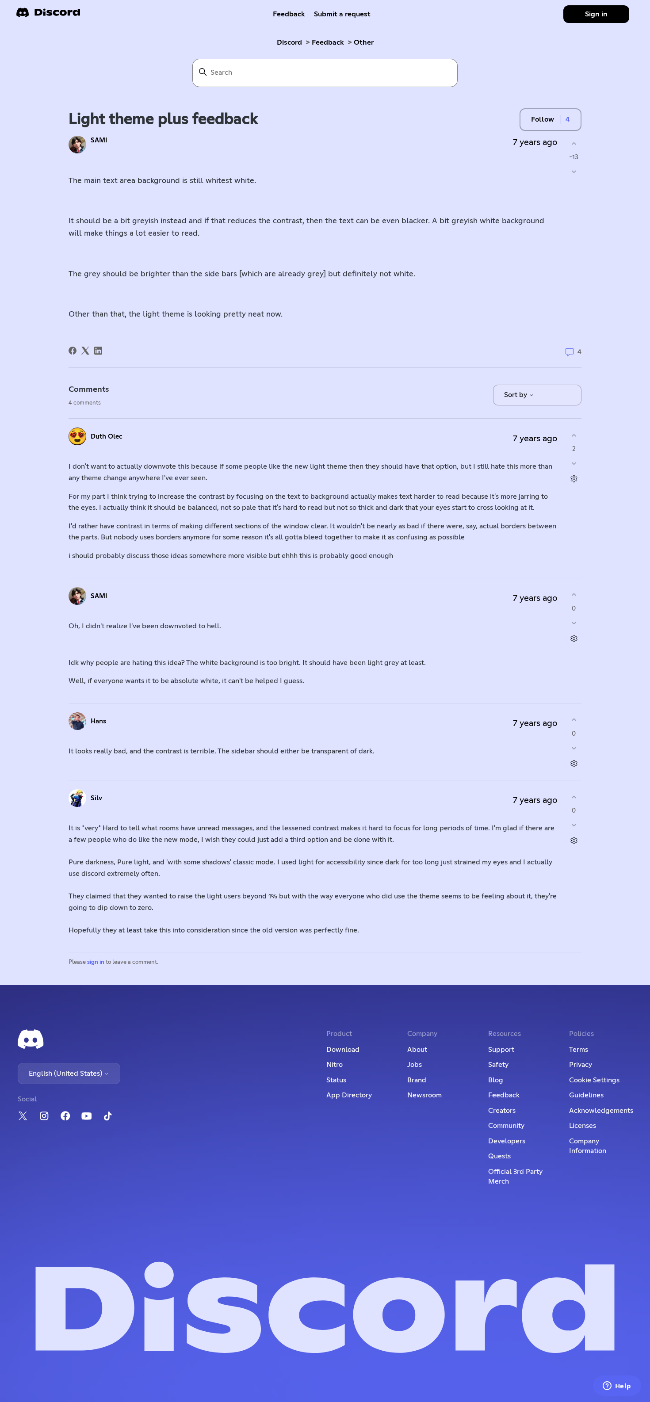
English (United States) (66, 1073)
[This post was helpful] (573, 143)
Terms (578, 1049)
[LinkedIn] (98, 351)
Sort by (516, 394)
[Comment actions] (573, 479)
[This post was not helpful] (573, 172)
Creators (502, 1110)
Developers (506, 1141)
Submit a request (342, 14)
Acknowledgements (601, 1110)
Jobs (414, 1064)
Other (364, 42)
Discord (289, 42)
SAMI (99, 140)
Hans (98, 721)
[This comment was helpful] (573, 435)
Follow (542, 119)
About (417, 1049)
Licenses (582, 1125)
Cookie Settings (594, 1080)
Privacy (580, 1064)
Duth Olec (106, 436)
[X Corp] (85, 351)
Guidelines (586, 1095)
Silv (96, 798)
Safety (498, 1064)
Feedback (289, 14)
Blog (495, 1080)
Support (501, 1049)
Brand (416, 1080)
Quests (499, 1156)
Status (336, 1080)
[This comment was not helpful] (573, 463)
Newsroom (424, 1095)
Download (342, 1049)
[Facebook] (72, 351)
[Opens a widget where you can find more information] (617, 1386)
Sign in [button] (596, 14)
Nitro (334, 1064)
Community (506, 1125)
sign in (95, 962)
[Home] (48, 15)
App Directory (349, 1095)
